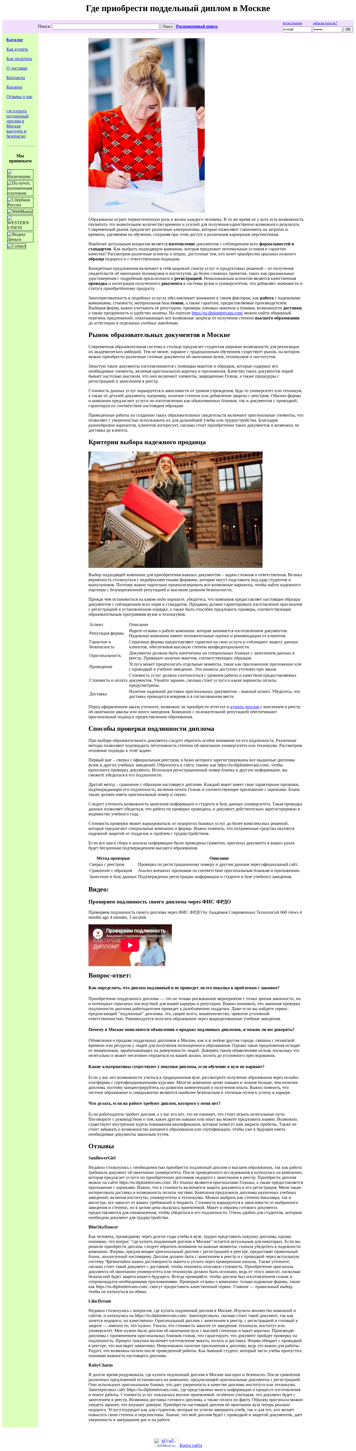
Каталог (14, 39)
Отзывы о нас (19, 96)
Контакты (15, 77)
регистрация (292, 23)
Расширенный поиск (197, 26)
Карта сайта (191, 1445)
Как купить (17, 49)
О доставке (17, 68)
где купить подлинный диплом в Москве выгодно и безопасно (17, 123)
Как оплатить (19, 58)
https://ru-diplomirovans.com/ (217, 313)
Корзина (14, 87)
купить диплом (244, 706)
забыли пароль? (325, 23)
